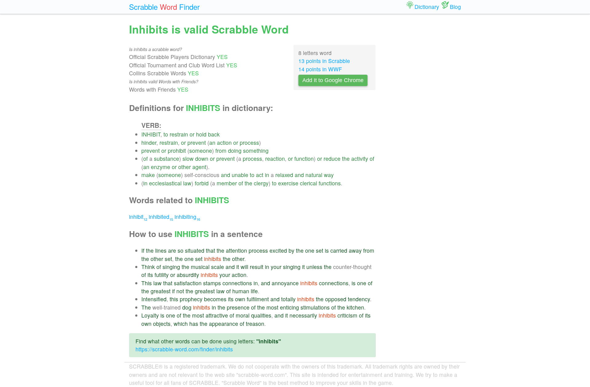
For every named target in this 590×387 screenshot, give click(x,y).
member (227, 183)
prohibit (177, 150)
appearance (223, 323)
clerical (308, 183)
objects (162, 323)
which (181, 323)
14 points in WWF (320, 69)
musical (200, 267)
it (237, 267)
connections (237, 283)
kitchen (355, 307)
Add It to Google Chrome (333, 80)
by (291, 250)
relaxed (284, 175)
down (201, 158)
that (210, 250)
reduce (332, 158)
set (319, 250)
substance (166, 158)
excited (278, 250)
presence (238, 307)
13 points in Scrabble (324, 61)
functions (330, 183)
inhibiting (187, 216)
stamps (212, 283)
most (272, 307)
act (259, 175)
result (256, 267)
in (267, 175)
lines (161, 250)
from (220, 150)
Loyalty (150, 315)
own (240, 299)
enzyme (160, 167)
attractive (217, 315)
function (304, 158)
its (150, 274)
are (172, 250)
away (355, 250)
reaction (275, 158)
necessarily (303, 315)
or (192, 134)
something (256, 150)
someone (200, 150)
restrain (179, 134)
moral (243, 315)
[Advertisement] (423, 114)
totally (288, 299)
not (180, 291)
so (180, 250)
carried (338, 250)
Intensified (154, 299)
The (146, 307)
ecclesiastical (165, 183)
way (329, 175)
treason (255, 323)
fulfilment (258, 299)
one (309, 250)
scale (217, 267)
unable (240, 175)
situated (194, 250)
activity (359, 158)
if (173, 291)
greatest (161, 291)
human (240, 291)
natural (313, 175)
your (276, 267)
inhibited (161, 216)
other (184, 167)
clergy (261, 183)
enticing (289, 307)
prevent (196, 142)
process (249, 142)
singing (171, 267)
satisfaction (188, 283)
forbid (202, 183)
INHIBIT (150, 134)
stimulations (315, 307)
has (193, 323)
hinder (148, 142)
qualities (261, 315)
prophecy (191, 299)
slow (188, 158)
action (224, 142)
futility (162, 274)
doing (235, 150)
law (187, 183)
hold (201, 134)
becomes (215, 299)
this (174, 299)
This (146, 283)
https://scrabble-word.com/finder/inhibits (184, 349)
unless (314, 267)
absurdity (188, 274)
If (142, 250)
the (346, 158)
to (165, 134)
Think (148, 267)
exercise (288, 183)
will (244, 267)
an (212, 142)
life (254, 291)
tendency (359, 299)
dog (186, 307)
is (327, 250)
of (145, 158)
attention (236, 250)
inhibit (138, 216)
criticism (347, 315)
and (225, 175)
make (148, 175)
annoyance (285, 283)
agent (199, 167)
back (214, 134)
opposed (335, 299)
